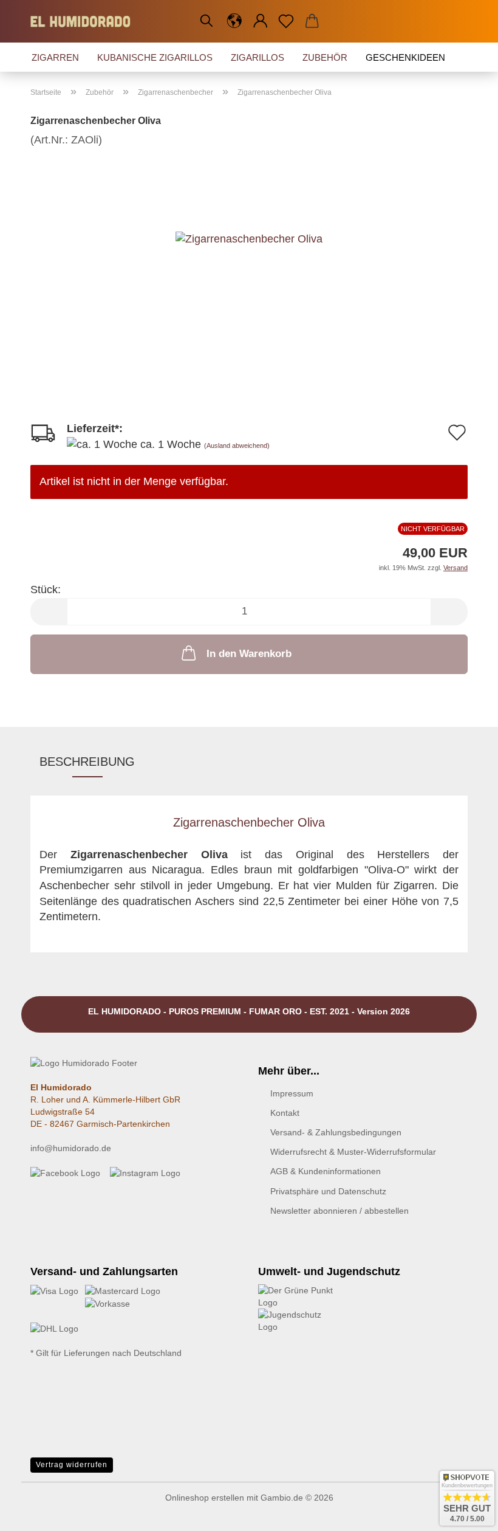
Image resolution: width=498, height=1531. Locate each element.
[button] (235, 21)
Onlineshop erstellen (204, 1497)
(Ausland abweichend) (237, 445)
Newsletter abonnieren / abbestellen (339, 1211)
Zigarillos (257, 57)
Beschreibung (87, 761)
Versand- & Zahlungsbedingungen (335, 1132)
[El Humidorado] (85, 21)
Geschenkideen (405, 57)
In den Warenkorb (249, 653)
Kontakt (284, 1113)
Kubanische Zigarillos (155, 57)
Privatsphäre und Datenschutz (328, 1191)
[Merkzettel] (286, 21)
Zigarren (55, 57)
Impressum (291, 1093)
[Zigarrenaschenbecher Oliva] (249, 238)
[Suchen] (206, 21)
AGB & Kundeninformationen (325, 1171)
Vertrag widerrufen (71, 1464)
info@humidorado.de (70, 1148)
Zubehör (324, 57)
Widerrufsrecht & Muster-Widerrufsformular (353, 1152)
